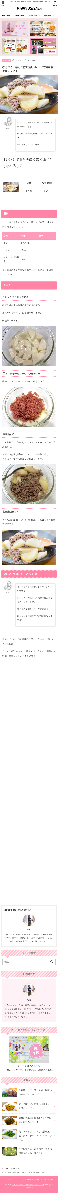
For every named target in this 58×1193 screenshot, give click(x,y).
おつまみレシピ (34, 15)
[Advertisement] (29, 781)
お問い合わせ (47, 1180)
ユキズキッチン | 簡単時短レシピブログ (28, 1185)
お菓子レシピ (20, 15)
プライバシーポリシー (30, 1180)
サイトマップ (12, 1180)
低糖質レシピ (49, 15)
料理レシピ (6, 15)
